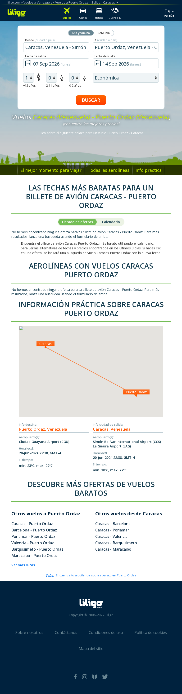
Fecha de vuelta (105, 56)
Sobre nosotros (29, 632)
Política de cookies (150, 632)
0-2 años (75, 86)
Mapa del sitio (91, 648)
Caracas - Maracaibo (113, 549)
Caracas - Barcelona (113, 523)
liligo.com (14, 2)
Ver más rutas (23, 565)
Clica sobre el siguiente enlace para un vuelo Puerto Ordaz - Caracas (91, 133)
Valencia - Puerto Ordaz (32, 542)
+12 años (29, 86)
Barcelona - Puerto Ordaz (34, 530)
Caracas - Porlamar (112, 530)
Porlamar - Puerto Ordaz (33, 536)
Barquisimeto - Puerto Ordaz (37, 549)
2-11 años (52, 86)
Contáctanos (66, 632)
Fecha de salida (35, 56)
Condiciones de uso (106, 632)
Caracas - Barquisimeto (116, 542)
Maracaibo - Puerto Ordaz (34, 555)
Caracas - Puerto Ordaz (32, 523)
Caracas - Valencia (111, 536)
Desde (40, 40)
